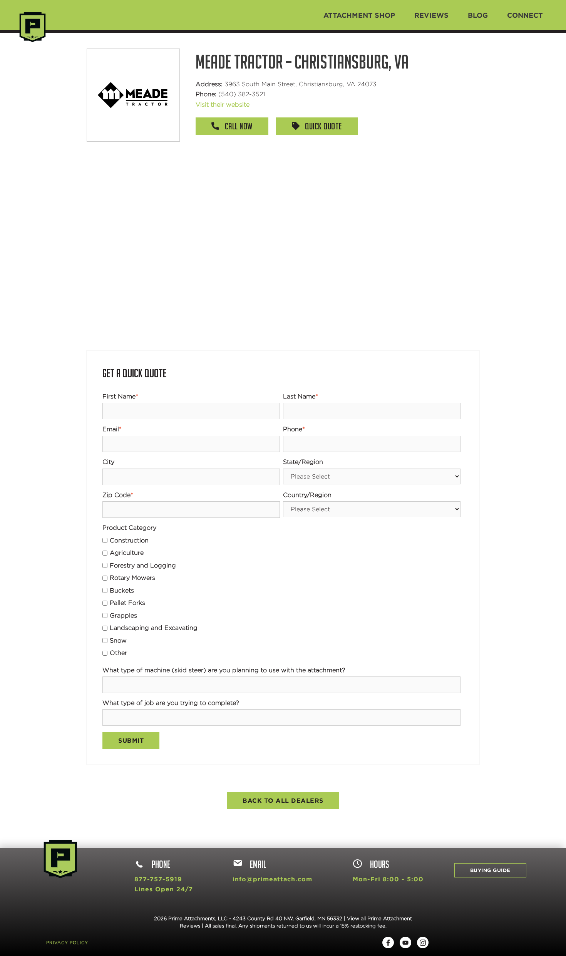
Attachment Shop (359, 15)
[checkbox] (281, 596)
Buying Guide (490, 870)
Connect (525, 15)
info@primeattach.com (272, 879)
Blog (478, 15)
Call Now (238, 126)
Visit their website (223, 104)
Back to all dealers (283, 800)
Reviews (431, 15)
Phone (161, 864)
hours (379, 864)
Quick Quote (322, 126)
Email (258, 864)
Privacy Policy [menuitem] (67, 942)
